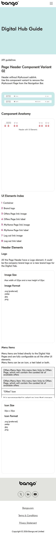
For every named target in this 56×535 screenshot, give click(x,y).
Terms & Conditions (28, 515)
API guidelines (8, 60)
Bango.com (28, 508)
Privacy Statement (28, 523)
